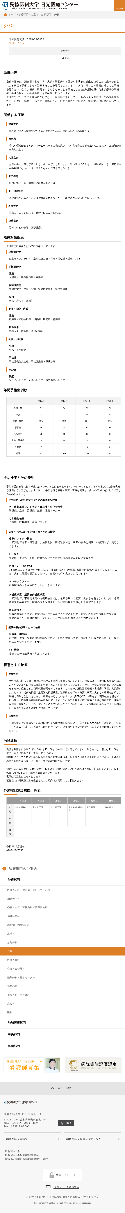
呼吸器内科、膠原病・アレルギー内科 (28, 889)
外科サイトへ (16, 43)
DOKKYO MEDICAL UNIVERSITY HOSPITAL (40, 6)
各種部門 (14, 1046)
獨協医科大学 (12, 1151)
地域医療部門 (17, 1022)
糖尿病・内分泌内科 (18, 925)
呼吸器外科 (13, 959)
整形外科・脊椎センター (21, 977)
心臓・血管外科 (16, 968)
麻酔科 (11, 1003)
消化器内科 (13, 898)
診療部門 (46, 14)
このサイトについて (37, 1196)
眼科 (9, 1012)
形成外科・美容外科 (18, 994)
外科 (9, 951)
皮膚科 (11, 933)
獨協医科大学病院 (17, 1139)
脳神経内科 (13, 916)
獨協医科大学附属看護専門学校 (22, 1155)
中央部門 (14, 1034)
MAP (68, 1123)
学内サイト (62, 1175)
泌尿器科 (12, 986)
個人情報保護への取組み (66, 1196)
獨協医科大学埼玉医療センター (85, 1139)
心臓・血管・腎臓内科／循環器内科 (27, 907)
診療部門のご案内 (28, 14)
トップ (12, 14)
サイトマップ (91, 1196)
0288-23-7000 (21, 1123)
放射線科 (12, 942)
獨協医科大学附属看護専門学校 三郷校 (26, 1159)
